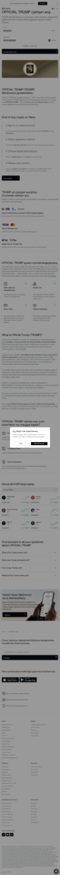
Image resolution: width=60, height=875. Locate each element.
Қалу (20, 443)
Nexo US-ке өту (39, 443)
